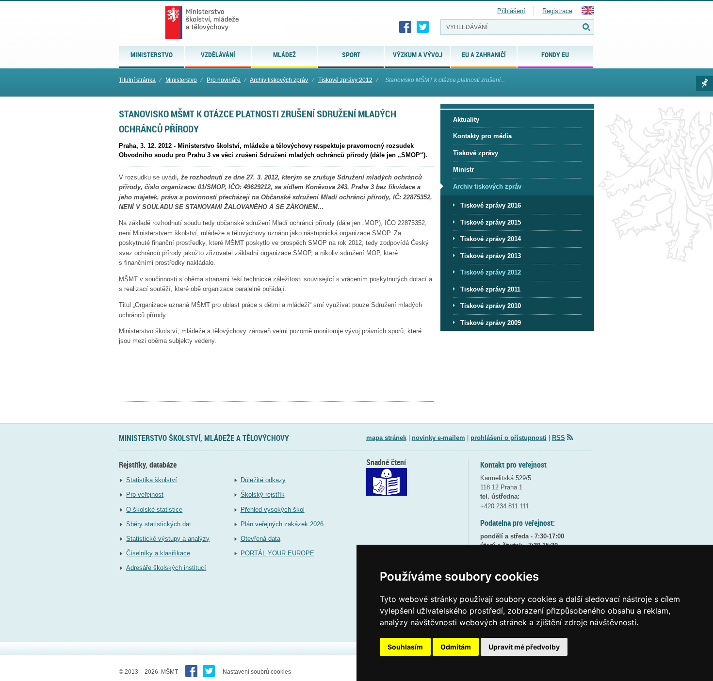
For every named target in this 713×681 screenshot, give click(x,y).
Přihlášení (511, 11)
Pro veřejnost (144, 494)
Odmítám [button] (455, 647)
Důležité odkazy (263, 480)
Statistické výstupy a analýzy (168, 538)
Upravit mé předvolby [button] (524, 647)
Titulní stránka (137, 80)
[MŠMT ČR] (202, 22)
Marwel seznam (704, 83)
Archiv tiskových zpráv (279, 80)
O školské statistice (154, 509)
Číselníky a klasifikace (158, 553)
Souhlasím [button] (405, 647)
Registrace (557, 11)
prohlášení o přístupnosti (508, 437)
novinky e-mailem (438, 437)
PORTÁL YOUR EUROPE (277, 553)
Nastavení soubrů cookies (257, 672)
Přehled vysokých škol (273, 509)
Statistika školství (151, 480)
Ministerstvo (181, 80)
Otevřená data (260, 538)
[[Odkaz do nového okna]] (386, 493)
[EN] (588, 12)
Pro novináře (224, 80)
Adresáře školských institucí (166, 567)
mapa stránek (386, 437)
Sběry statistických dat (158, 524)
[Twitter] (423, 27)
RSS (558, 437)
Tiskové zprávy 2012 (345, 80)
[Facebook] (405, 27)
